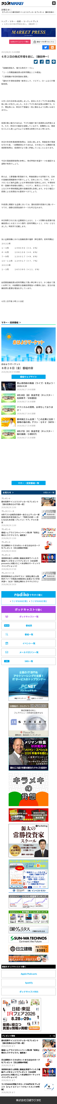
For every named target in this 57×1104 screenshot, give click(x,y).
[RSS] (52, 47)
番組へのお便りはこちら (45, 41)
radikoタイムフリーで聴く (19, 41)
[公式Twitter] (45, 47)
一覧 (53, 1036)
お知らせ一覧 (48, 492)
